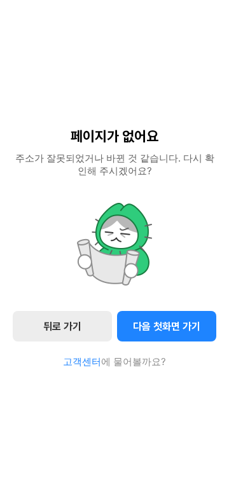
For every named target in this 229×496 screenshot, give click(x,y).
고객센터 (82, 361)
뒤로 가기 (62, 326)
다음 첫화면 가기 (166, 326)
